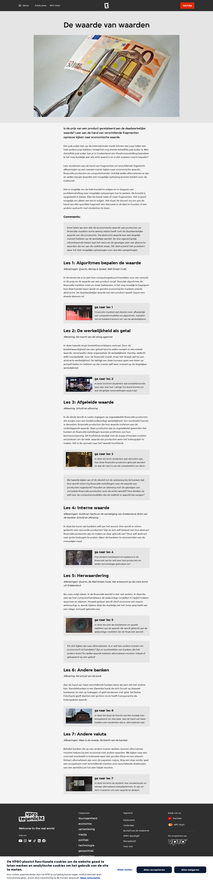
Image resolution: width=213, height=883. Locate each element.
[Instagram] (25, 841)
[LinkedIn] (39, 841)
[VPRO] (177, 842)
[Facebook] (44, 841)
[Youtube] (20, 841)
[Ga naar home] (107, 5)
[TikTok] (34, 841)
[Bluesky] (30, 841)
